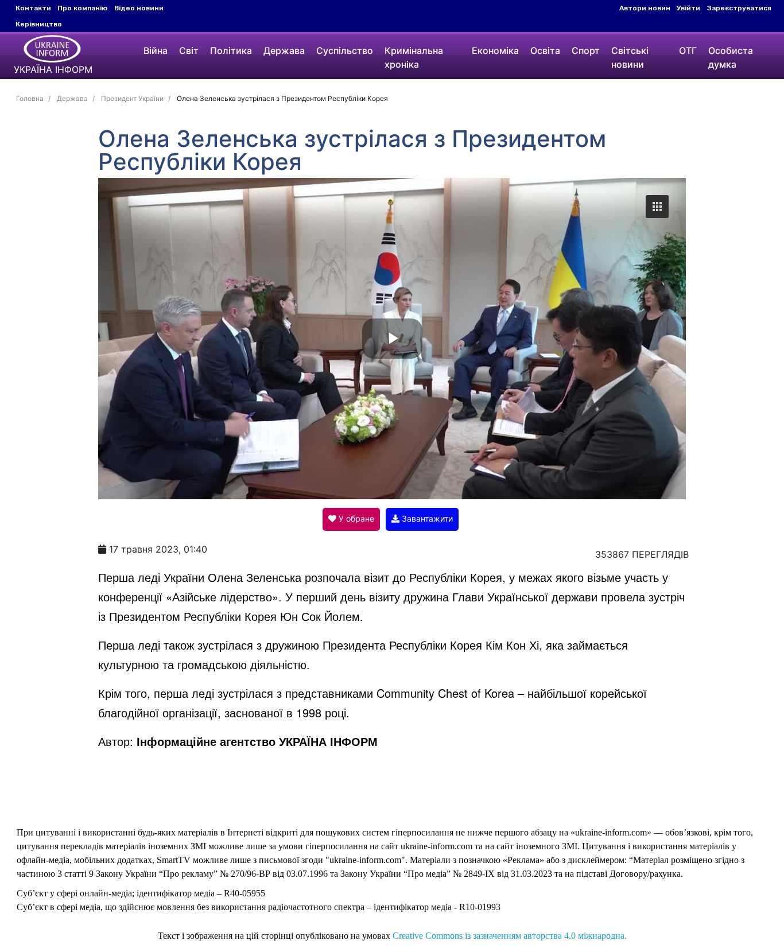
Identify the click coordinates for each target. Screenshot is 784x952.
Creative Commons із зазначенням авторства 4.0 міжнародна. (510, 936)
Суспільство (344, 50)
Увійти (688, 8)
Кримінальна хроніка (414, 57)
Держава (284, 50)
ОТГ (688, 50)
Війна (155, 50)
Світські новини (630, 57)
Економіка (495, 50)
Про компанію (82, 8)
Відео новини (139, 8)
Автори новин (644, 8)
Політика (231, 50)
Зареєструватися (739, 8)
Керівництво (38, 24)
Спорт (586, 50)
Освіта (545, 50)
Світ (189, 50)
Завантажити (426, 518)
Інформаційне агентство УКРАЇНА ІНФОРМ (257, 741)
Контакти (33, 8)
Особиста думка (730, 57)
